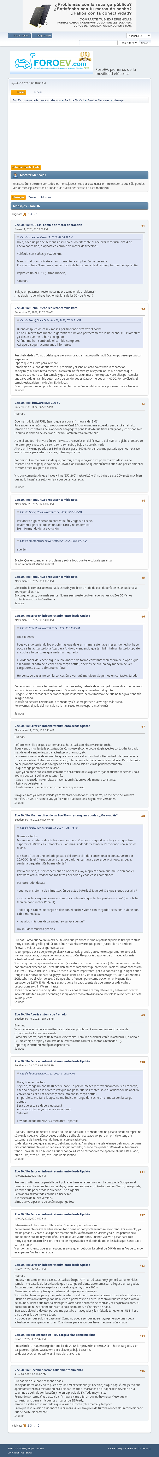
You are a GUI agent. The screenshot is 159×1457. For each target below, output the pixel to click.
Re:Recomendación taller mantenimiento (54, 1370)
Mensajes (18, 197)
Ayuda (111, 1448)
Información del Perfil (26, 167)
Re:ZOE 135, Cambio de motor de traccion (54, 225)
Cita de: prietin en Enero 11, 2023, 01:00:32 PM (46, 237)
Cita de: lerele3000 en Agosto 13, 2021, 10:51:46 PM (49, 827)
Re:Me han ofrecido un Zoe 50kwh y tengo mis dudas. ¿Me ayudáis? (72, 815)
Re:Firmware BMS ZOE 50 (43, 403)
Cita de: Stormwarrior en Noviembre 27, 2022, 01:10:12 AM (53, 541)
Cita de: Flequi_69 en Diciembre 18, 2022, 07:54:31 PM (50, 320)
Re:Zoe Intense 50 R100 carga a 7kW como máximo (60, 1335)
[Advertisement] (85, 134)
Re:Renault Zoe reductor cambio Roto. (52, 308)
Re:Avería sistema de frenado (46, 1014)
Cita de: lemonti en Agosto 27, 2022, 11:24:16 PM (47, 1073)
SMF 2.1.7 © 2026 (17, 1448)
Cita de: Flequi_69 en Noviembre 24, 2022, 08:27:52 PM (51, 512)
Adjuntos (46, 197)
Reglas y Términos (127, 1448)
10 (37, 214)
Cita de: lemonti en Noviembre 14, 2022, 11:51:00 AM (50, 628)
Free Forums (26, 1453)
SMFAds (12, 1453)
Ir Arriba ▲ (145, 1448)
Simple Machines (35, 1448)
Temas (32, 197)
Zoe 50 (19, 225)
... (34, 214)
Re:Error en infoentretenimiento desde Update (58, 616)
